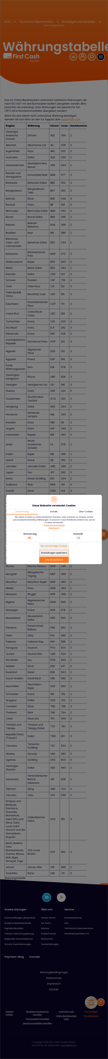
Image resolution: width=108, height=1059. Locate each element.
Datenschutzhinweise (54, 525)
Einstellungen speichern (54, 552)
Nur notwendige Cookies (54, 546)
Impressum (54, 528)
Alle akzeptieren (54, 559)
